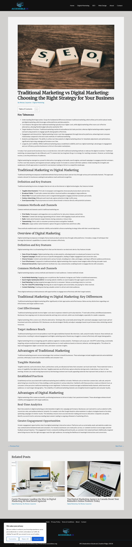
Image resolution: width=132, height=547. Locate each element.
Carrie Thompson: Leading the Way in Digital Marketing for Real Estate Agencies (34, 500)
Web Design (102, 5)
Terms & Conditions (68, 522)
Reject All (25, 539)
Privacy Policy (55, 522)
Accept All (37, 539)
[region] (25, 533)
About (112, 5)
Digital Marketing (83, 5)
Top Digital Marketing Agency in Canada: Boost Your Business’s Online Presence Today (93, 500)
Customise (12, 539)
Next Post (119, 446)
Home (72, 5)
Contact (119, 5)
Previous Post (13, 446)
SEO (93, 5)
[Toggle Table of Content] (35, 109)
